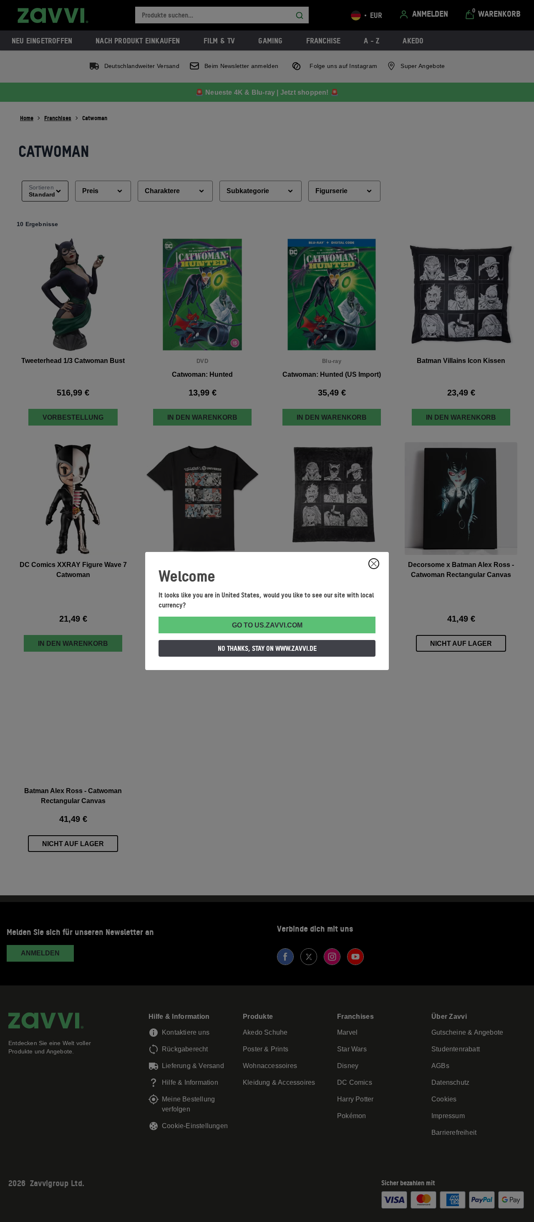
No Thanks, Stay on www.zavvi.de (267, 648)
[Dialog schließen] (374, 564)
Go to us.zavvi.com (267, 625)
